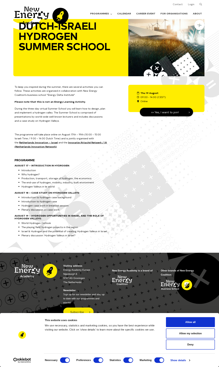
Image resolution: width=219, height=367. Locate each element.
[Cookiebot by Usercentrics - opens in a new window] (22, 360)
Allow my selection (190, 333)
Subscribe (77, 312)
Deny (190, 344)
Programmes (99, 13)
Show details (178, 360)
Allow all (190, 322)
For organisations (174, 13)
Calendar (124, 13)
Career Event (145, 13)
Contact (178, 4)
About (197, 13)
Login (191, 4)
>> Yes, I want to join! (165, 112)
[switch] (98, 360)
